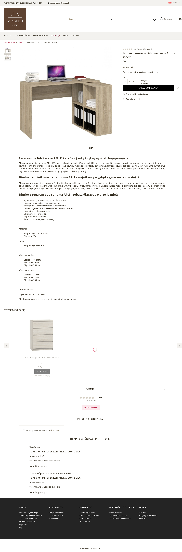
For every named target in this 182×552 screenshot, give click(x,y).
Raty (20, 527)
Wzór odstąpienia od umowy (30, 515)
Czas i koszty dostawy (118, 515)
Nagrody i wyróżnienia (148, 515)
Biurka (20, 43)
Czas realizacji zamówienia (119, 518)
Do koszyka (42, 371)
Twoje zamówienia (56, 512)
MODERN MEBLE (9, 43)
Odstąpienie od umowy (28, 518)
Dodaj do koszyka (148, 88)
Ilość (124, 77)
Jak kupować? (84, 521)
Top (124, 61)
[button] (111, 19)
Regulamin (23, 524)
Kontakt (142, 518)
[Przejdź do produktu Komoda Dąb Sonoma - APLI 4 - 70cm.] (42, 335)
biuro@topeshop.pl (38, 466)
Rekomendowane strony (89, 515)
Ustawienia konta (56, 515)
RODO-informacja (86, 518)
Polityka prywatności (87, 512)
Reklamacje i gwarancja (28, 512)
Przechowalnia (54, 518)
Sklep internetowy (90, 548)
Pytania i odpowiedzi (27, 521)
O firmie (142, 512)
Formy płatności (115, 512)
